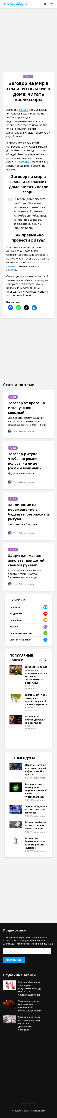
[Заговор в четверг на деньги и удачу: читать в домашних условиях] (9, 1018)
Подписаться (14, 960)
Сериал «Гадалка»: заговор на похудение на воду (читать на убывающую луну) (29, 988)
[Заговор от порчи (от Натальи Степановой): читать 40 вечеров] (9, 1002)
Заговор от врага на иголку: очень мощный (26, 407)
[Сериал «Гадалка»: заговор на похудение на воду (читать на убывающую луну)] (9, 984)
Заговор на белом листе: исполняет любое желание (35, 825)
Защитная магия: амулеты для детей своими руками (26, 560)
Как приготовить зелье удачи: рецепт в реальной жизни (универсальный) (36, 790)
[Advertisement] (28, 39)
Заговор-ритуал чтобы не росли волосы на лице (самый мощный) (24, 460)
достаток (24, 162)
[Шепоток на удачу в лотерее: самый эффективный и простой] (16, 766)
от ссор (23, 109)
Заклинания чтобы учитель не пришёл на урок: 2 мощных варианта (36, 699)
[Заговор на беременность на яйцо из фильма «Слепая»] (16, 839)
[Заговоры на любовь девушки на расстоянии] (16, 719)
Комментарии (28, 431)
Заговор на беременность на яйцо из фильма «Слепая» (35, 843)
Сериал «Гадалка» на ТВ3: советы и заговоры (36, 809)
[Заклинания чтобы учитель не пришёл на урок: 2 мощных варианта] (16, 697)
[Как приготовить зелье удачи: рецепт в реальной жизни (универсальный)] (16, 787)
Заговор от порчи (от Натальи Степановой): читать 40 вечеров (29, 1006)
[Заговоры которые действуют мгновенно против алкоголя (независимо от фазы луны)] (16, 669)
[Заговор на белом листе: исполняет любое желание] (16, 823)
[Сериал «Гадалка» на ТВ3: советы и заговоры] (16, 809)
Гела (14, 431)
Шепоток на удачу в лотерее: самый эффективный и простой (36, 769)
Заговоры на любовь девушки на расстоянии (35, 719)
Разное (28, 77)
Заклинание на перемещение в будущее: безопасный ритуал (28, 511)
